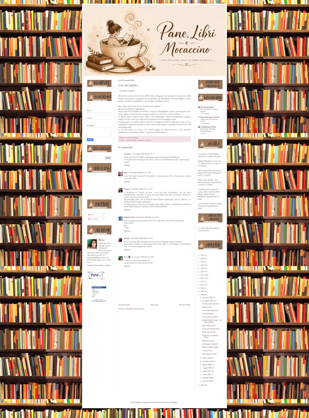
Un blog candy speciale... (210, 303)
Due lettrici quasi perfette (209, 117)
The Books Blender (207, 107)
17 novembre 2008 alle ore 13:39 (139, 172)
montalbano (140, 140)
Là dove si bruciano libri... (211, 329)
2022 (202, 265)
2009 (202, 291)
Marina (127, 238)
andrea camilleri (131, 140)
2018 (202, 271)
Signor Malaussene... (209, 325)
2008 (202, 294)
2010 (202, 288)
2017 (202, 275)
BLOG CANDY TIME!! (210, 347)
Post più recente (124, 305)
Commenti (93, 219)
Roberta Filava (129, 217)
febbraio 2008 (208, 378)
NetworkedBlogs (97, 287)
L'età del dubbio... (208, 313)
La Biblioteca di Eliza (208, 127)
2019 (202, 268)
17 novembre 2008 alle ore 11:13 (143, 154)
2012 (202, 281)
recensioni (148, 140)
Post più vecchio (184, 305)
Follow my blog (99, 299)
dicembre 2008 (208, 297)
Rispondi (127, 165)
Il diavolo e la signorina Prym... (210, 336)
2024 (202, 258)
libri (93, 296)
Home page (154, 305)
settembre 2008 (208, 361)
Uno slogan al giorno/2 (210, 344)
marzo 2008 (207, 374)
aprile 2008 (207, 371)
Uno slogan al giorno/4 (210, 310)
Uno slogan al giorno (209, 354)
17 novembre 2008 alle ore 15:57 (141, 189)
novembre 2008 (208, 301)
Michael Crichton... (208, 340)
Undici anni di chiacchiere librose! (209, 120)
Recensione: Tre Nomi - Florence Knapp (208, 130)
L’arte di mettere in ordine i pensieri (209, 110)
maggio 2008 (207, 368)
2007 (202, 385)
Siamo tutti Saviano (209, 332)
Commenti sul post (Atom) (135, 309)
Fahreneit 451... (207, 307)
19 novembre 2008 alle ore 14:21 (141, 238)
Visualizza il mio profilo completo (98, 265)
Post (91, 214)
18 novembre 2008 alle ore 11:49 (147, 217)
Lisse (126, 257)
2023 (202, 261)
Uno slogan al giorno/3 (210, 317)
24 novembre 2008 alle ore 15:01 (142, 257)
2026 (202, 255)
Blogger (174, 402)
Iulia (125, 172)
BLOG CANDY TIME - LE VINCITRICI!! (211, 321)
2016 (202, 278)
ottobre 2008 (207, 358)
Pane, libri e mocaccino (95, 291)
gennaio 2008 (207, 381)
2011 (202, 285)
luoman (160, 402)
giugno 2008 (207, 364)
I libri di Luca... (207, 350)
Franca (126, 189)
